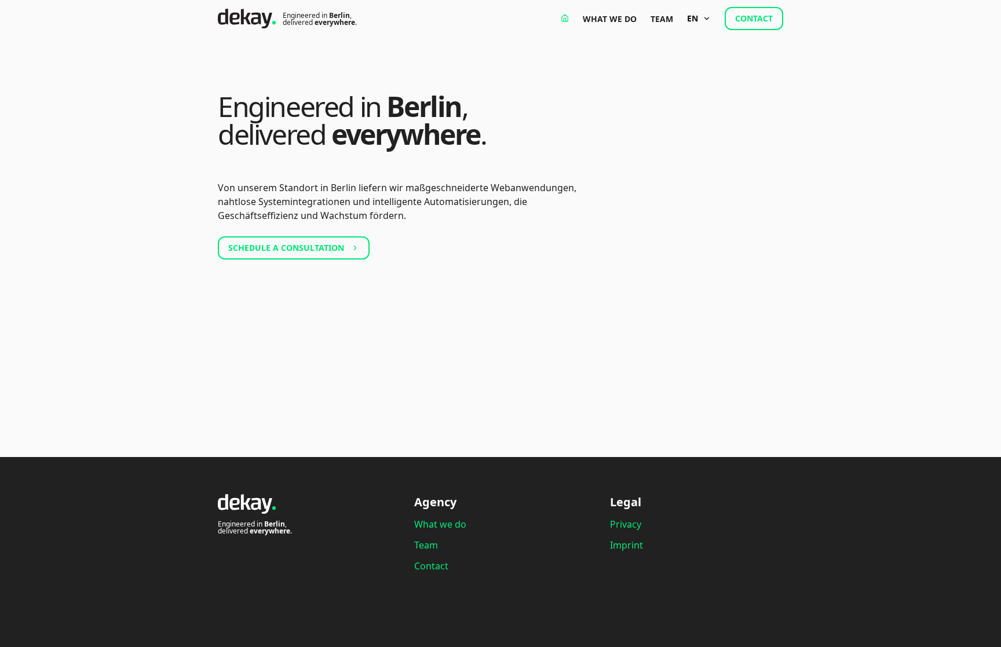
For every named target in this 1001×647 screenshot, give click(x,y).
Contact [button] (754, 18)
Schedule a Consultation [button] (286, 247)
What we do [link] (610, 18)
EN (692, 18)
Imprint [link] (626, 545)
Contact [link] (431, 566)
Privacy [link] (625, 524)
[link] (565, 18)
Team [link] (662, 18)
